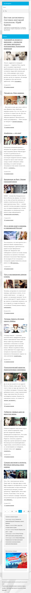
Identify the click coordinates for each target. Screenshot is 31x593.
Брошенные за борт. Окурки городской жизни (15, 181)
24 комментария (8, 268)
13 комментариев (9, 313)
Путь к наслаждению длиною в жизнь (15, 276)
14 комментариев (9, 456)
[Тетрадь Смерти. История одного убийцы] (15, 328)
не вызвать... (18, 81)
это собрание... (8, 499)
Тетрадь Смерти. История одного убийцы (14, 320)
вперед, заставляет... (10, 400)
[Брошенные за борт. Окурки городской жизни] (15, 189)
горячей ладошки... (17, 121)
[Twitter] (3, 11)
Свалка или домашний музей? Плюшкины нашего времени (15, 521)
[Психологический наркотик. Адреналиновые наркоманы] (15, 377)
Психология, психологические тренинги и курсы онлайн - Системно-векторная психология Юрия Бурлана (14, 588)
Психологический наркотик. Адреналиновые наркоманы (15, 369)
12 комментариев (9, 361)
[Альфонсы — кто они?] (15, 140)
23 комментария (8, 220)
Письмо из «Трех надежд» (14, 93)
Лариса (7, 525)
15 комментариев (9, 127)
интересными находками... (11, 214)
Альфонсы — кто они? (12, 133)
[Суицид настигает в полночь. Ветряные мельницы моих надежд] (15, 474)
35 (16, 511)
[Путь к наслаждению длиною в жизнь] (15, 284)
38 (28, 511)
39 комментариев (9, 87)
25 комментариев (9, 406)
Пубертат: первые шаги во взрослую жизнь (14, 413)
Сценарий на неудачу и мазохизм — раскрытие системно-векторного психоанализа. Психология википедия (14, 44)
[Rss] (6, 11)
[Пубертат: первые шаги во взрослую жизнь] (15, 421)
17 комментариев (9, 505)
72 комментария (8, 173)
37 (24, 511)
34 (12, 511)
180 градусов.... (14, 263)
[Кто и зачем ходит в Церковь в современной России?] (15, 235)
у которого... (11, 168)
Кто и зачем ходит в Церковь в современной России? (15, 227)
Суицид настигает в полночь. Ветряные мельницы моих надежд (15, 465)
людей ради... (18, 356)
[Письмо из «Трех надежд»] (15, 100)
